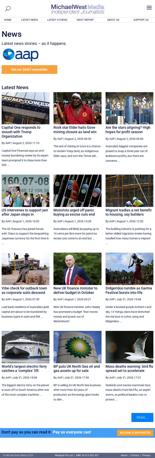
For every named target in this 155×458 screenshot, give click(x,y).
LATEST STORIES (57, 19)
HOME (7, 19)
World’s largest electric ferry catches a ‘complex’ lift (24, 368)
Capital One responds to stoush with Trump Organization (21, 131)
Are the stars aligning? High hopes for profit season (128, 129)
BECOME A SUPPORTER (135, 432)
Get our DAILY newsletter (29, 69)
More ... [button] (142, 417)
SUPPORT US (141, 19)
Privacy (146, 455)
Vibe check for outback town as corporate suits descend (24, 290)
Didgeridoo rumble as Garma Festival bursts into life (129, 290)
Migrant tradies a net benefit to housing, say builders (129, 212)
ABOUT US (113, 19)
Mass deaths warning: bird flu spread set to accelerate (129, 368)
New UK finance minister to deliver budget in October (75, 290)
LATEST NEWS (29, 19)
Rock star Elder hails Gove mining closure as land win (74, 129)
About (124, 455)
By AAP (6, 143)
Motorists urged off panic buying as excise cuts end (74, 212)
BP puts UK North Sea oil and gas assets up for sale (76, 368)
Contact (135, 455)
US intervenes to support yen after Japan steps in (25, 212)
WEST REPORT (85, 19)
